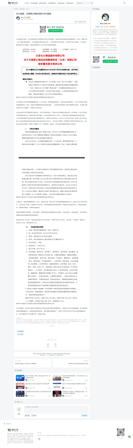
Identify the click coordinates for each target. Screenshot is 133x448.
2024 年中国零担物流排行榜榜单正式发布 (74, 384)
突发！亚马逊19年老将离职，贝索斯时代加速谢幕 (106, 38)
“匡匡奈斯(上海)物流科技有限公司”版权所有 (57, 435)
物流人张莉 (24, 17)
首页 (27, 3)
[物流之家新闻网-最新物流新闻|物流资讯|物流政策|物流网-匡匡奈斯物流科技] (13, 3)
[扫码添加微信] (129, 436)
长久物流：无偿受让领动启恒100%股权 (33, 13)
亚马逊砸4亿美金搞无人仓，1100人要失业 (106, 48)
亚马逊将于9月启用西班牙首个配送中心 (105, 43)
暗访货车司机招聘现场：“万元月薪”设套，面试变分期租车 (74, 376)
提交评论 (84, 415)
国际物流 (53, 3)
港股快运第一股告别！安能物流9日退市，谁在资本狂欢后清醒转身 (74, 392)
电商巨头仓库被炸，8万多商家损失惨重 (105, 45)
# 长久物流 (20, 334)
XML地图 (83, 435)
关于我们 (39, 433)
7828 (98, 26)
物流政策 (62, 3)
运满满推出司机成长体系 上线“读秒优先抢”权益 (38, 392)
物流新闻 (35, 3)
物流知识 (70, 3)
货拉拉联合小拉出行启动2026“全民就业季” (37, 384)
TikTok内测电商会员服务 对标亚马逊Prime (106, 50)
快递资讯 (44, 3)
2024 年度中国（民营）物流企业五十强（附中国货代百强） (37, 376)
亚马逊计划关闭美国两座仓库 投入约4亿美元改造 (106, 40)
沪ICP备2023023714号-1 (74, 435)
